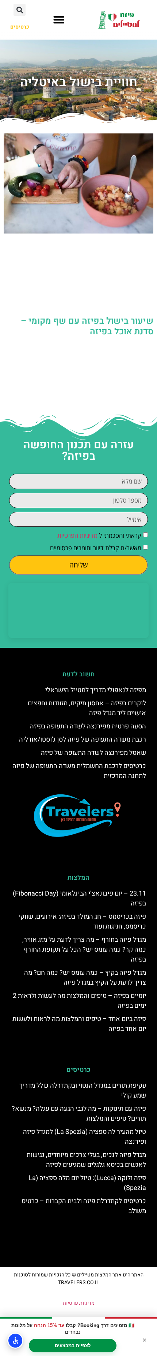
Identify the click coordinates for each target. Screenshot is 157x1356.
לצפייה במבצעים (73, 1345)
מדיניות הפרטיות (77, 536)
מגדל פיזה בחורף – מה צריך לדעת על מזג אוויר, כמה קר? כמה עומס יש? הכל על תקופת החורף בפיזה (84, 949)
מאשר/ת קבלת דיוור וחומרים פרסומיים (95, 548)
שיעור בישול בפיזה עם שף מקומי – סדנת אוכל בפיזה (87, 326)
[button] (59, 20)
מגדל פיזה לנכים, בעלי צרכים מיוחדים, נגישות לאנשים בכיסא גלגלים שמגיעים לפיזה (86, 1160)
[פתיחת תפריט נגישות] (15, 1341)
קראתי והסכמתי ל (99, 536)
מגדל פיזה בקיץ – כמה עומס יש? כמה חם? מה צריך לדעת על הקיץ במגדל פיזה (85, 978)
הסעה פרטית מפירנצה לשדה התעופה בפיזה (88, 726)
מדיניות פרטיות (79, 1303)
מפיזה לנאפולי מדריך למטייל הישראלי (95, 690)
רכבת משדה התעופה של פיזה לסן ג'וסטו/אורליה (82, 740)
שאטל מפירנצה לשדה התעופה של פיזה (93, 753)
